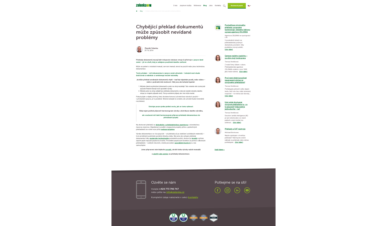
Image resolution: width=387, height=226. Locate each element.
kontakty (193, 197)
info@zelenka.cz (175, 192)
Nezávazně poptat (237, 5)
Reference (197, 5)
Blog (205, 5)
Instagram (227, 190)
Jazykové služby (185, 5)
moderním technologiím (159, 138)
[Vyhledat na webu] (224, 6)
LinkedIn (237, 190)
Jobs (211, 5)
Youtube (247, 190)
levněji (194, 138)
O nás (175, 5)
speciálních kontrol (182, 143)
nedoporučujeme (168, 129)
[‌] (136, 11)
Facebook (218, 190)
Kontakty (218, 5)
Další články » (220, 150)
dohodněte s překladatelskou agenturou (172, 125)
